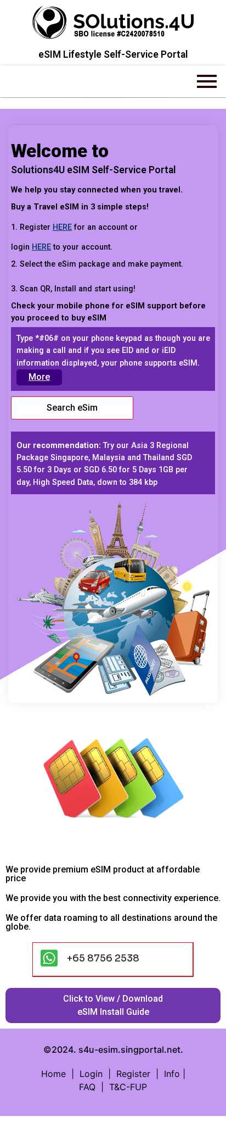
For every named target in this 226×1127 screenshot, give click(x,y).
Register (133, 1073)
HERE (62, 227)
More (39, 377)
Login (94, 1073)
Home (53, 1073)
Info (172, 1073)
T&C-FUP (128, 1086)
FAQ (87, 1086)
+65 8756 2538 (103, 958)
